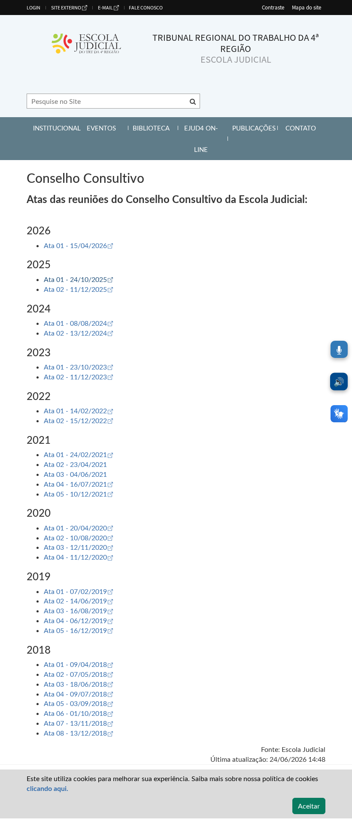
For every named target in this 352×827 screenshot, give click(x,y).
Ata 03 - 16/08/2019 (78, 610)
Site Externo (66, 7)
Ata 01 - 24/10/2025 (78, 279)
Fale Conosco (146, 7)
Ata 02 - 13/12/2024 (78, 333)
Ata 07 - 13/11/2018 (78, 723)
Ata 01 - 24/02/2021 (78, 454)
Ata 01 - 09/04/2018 (78, 664)
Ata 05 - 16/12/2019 (78, 630)
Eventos (106, 128)
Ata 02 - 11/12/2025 (78, 289)
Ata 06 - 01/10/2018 (78, 713)
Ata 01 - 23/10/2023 (78, 367)
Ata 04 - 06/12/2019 (78, 620)
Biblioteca (154, 128)
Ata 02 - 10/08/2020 (78, 537)
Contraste (273, 7)
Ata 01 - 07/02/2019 (78, 591)
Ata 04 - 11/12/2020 (78, 557)
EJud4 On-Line (205, 138)
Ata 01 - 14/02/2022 (78, 410)
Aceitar (309, 806)
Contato (305, 128)
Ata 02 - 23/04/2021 (75, 464)
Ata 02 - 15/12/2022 (78, 420)
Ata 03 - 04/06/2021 (75, 474)
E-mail (105, 7)
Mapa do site (306, 7)
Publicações (254, 131)
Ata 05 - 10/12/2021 (78, 494)
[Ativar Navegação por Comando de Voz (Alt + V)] (339, 349)
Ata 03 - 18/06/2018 (78, 684)
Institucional (54, 131)
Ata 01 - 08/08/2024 (78, 323)
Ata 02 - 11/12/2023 (78, 377)
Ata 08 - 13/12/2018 (78, 733)
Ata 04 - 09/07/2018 (78, 694)
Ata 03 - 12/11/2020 (78, 547)
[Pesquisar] (192, 101)
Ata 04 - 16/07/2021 (78, 484)
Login (33, 7)
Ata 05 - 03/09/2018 (78, 703)
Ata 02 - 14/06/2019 (78, 601)
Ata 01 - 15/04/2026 (78, 245)
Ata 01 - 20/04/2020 (78, 528)
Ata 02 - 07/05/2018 (78, 674)
